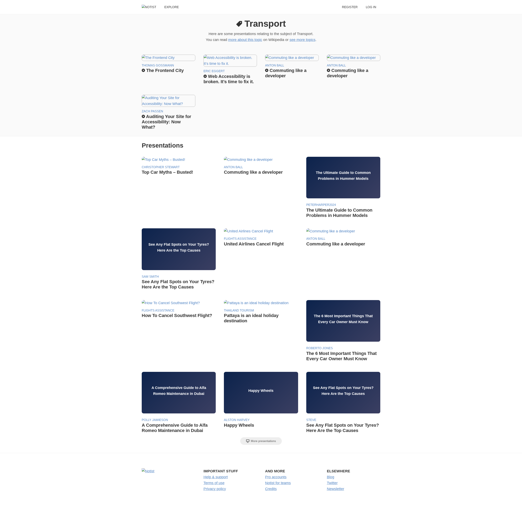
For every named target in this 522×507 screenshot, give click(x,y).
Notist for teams (278, 483)
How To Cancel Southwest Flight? (177, 315)
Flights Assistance (240, 238)
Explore (171, 7)
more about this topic (245, 40)
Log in (371, 7)
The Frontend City (164, 70)
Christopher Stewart (161, 167)
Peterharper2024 (321, 205)
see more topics (302, 40)
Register (350, 7)
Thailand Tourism (239, 310)
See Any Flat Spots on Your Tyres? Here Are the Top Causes (178, 284)
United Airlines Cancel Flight (254, 243)
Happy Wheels (239, 425)
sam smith (150, 276)
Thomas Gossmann (158, 65)
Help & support (215, 477)
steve (311, 420)
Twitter (332, 483)
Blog (330, 477)
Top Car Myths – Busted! (167, 172)
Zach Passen (152, 111)
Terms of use (214, 483)
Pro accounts (275, 477)
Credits (271, 489)
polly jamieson (155, 420)
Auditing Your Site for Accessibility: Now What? (166, 122)
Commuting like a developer (285, 73)
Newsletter (335, 489)
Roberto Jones (319, 348)
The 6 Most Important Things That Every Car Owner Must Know (341, 356)
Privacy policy (214, 489)
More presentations (263, 441)
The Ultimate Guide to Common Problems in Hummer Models (339, 213)
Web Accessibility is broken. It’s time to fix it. (228, 79)
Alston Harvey (237, 420)
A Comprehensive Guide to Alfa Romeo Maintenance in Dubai (175, 428)
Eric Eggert (214, 71)
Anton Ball (274, 65)
